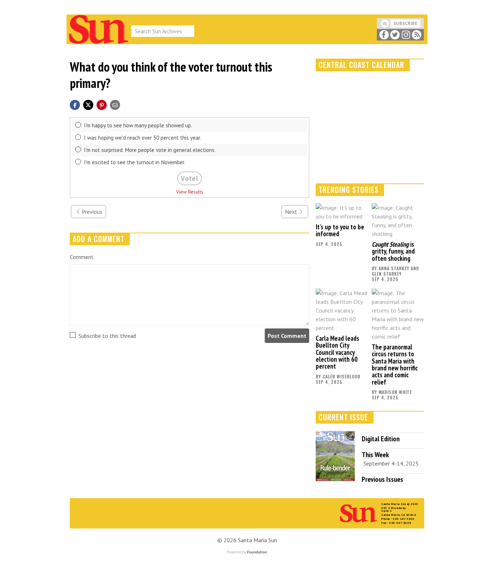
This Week (375, 454)
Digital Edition (381, 438)
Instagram (405, 34)
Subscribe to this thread (107, 335)
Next (291, 211)
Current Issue (343, 417)
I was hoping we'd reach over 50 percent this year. (142, 137)
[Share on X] (88, 104)
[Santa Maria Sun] (98, 28)
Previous (92, 211)
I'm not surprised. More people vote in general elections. (150, 150)
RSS (417, 34)
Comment (82, 256)
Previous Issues (382, 479)
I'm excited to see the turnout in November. (134, 162)
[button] (102, 104)
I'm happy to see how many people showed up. (138, 125)
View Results (189, 191)
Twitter (395, 34)
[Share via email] (115, 104)
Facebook (383, 34)
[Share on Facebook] (75, 104)
